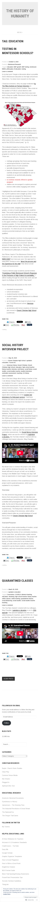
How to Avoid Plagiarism (10, 860)
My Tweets (6, 827)
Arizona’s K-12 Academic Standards (14, 842)
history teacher (6, 369)
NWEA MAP (6, 259)
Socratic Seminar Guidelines (11, 881)
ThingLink (5, 884)
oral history (20, 369)
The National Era (8, 812)
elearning (11, 596)
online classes (6, 598)
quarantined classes (27, 598)
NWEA (4, 69)
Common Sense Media (9, 775)
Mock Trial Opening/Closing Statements (15, 874)
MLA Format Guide (8, 870)
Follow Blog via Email (11, 706)
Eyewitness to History (9, 801)
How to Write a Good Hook (11, 863)
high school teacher (28, 367)
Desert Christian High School (26, 310)
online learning (15, 598)
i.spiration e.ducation (19, 610)
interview (14, 369)
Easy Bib (5, 849)
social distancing (7, 600)
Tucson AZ (12, 362)
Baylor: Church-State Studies (12, 768)
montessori (33, 67)
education (10, 67)
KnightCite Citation (8, 867)
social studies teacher (13, 371)
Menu (19, 32)
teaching (19, 373)
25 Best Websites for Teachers (12, 839)
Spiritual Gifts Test (8, 786)
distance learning (26, 594)
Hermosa (30, 303)
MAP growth (17, 67)
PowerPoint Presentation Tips (12, 877)
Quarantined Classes (17, 580)
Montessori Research (14, 64)
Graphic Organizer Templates (12, 856)
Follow (6, 723)
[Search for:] (14, 744)
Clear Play (5, 772)
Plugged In (5, 782)
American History (12, 365)
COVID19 (18, 594)
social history (28, 369)
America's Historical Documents (13, 798)
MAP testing (25, 67)
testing (24, 69)
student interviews (26, 371)
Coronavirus (10, 594)
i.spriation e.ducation (14, 592)
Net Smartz (6, 779)
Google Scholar (7, 853)
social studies (17, 600)
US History (26, 373)
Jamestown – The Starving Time (13, 805)
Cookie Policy (6, 894)
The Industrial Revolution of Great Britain (16, 808)
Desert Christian (22, 365)
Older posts (8, 679)
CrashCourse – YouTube (10, 846)
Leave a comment (7, 71)
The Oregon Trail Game (10, 815)
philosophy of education (14, 69)
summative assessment (9, 373)
